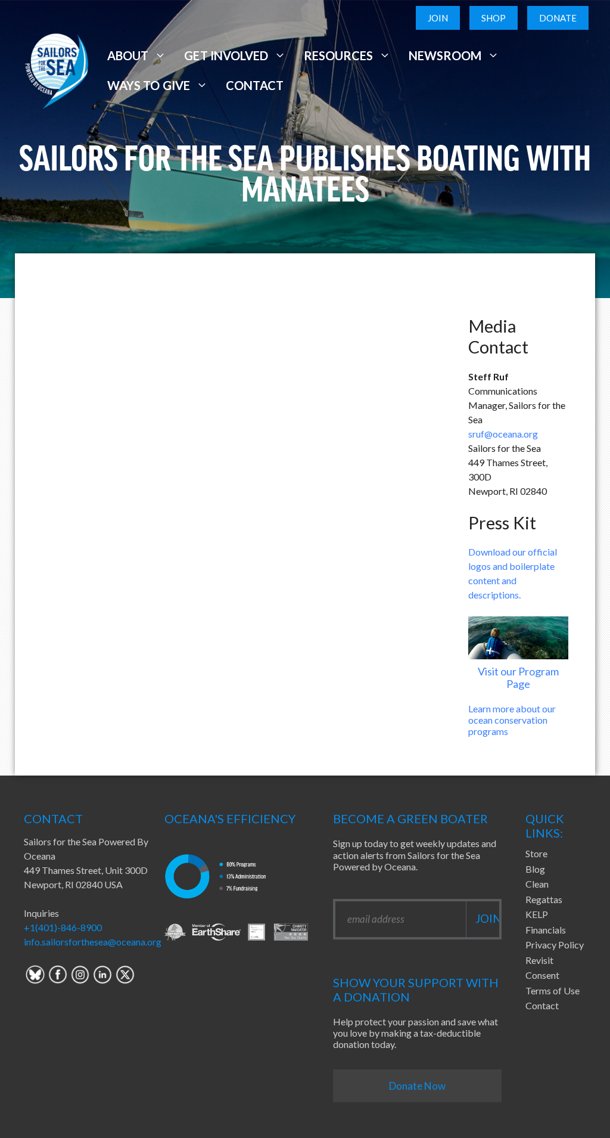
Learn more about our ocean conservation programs (512, 720)
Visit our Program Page (518, 678)
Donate (558, 18)
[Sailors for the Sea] (56, 69)
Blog (535, 869)
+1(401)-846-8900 (63, 927)
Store (536, 853)
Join (438, 18)
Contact (255, 85)
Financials (545, 929)
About (127, 55)
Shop (493, 18)
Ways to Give (148, 85)
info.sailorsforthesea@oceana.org (92, 941)
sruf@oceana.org (503, 433)
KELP (536, 914)
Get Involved (225, 55)
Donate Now (417, 1086)
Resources (338, 55)
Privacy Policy (554, 944)
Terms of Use (552, 990)
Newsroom (445, 55)
